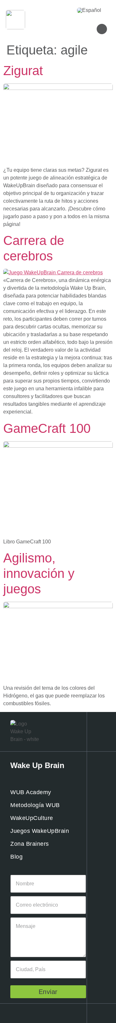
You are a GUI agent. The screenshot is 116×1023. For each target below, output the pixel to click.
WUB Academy (30, 792)
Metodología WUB (35, 805)
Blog (16, 856)
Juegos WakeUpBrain (39, 831)
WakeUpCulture (31, 818)
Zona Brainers (29, 844)
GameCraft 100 (47, 428)
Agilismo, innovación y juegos (38, 573)
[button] (60, 10)
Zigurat (23, 70)
